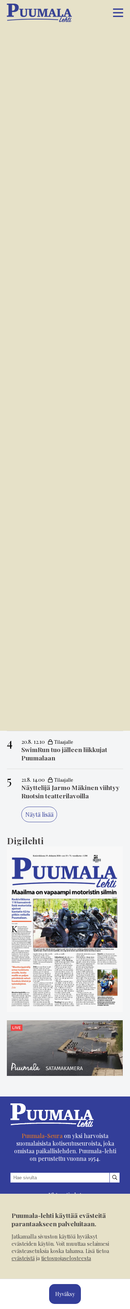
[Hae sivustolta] (115, 1178)
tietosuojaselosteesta (66, 1258)
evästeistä (23, 1258)
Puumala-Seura (42, 1136)
